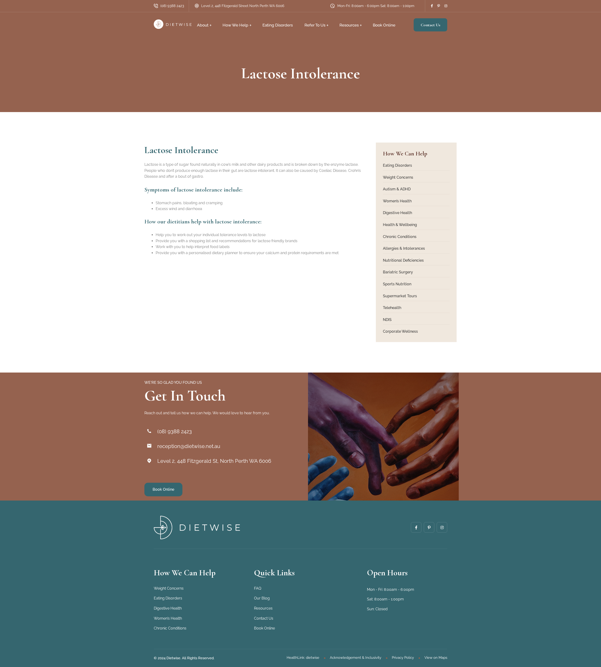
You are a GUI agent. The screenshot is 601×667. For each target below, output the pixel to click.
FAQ (257, 588)
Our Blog (262, 598)
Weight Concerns (398, 177)
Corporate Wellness (400, 331)
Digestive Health (397, 213)
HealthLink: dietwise (303, 658)
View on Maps (435, 658)
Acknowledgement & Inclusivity (355, 658)
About (202, 25)
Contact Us (430, 24)
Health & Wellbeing (400, 224)
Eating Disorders (277, 25)
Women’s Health (397, 201)
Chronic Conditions (399, 236)
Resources (349, 25)
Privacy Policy (403, 658)
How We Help (235, 25)
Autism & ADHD (397, 189)
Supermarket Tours (400, 296)
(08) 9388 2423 (172, 6)
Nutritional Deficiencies (403, 260)
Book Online (384, 25)
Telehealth (392, 307)
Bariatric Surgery (398, 272)
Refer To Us (314, 25)
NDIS (387, 319)
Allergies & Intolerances (404, 248)
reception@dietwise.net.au (188, 446)
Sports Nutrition (397, 284)
